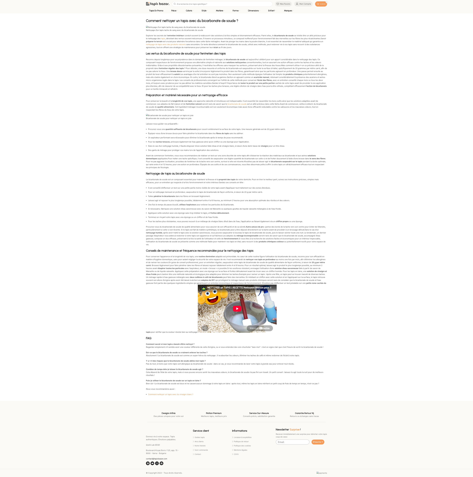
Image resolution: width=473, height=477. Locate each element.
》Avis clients (198, 441)
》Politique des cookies (241, 446)
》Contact (197, 454)
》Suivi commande (200, 450)
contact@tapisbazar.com (156, 459)
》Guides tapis (199, 437)
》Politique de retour (240, 441)
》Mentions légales (239, 450)
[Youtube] (152, 463)
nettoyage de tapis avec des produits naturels (166, 44)
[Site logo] (157, 4)
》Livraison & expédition (242, 437)
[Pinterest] (148, 463)
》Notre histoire (199, 446)
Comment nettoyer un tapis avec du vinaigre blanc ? (170, 394)
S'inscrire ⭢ (318, 442)
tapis (163, 38)
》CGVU (235, 454)
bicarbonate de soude (237, 104)
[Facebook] (161, 463)
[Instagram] (157, 463)
